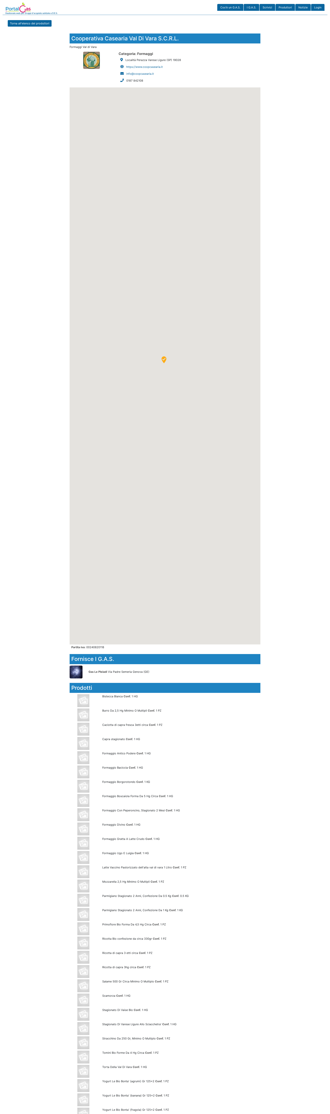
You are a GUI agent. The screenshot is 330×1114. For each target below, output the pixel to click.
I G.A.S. (251, 7)
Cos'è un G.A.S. (230, 7)
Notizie (303, 7)
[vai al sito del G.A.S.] (79, 671)
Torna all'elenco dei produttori (29, 23)
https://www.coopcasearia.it (144, 67)
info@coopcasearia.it (140, 73)
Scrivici (267, 7)
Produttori (285, 7)
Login (317, 7)
